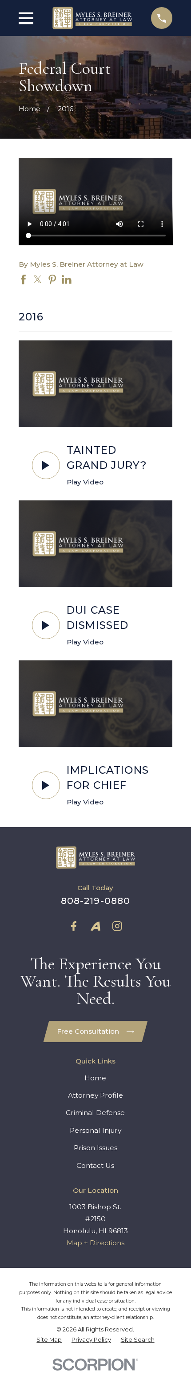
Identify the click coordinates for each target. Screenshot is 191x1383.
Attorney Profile (95, 1095)
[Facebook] (74, 926)
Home (95, 1078)
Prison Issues (95, 1147)
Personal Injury (95, 1130)
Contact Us (95, 1165)
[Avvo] (95, 926)
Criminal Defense (95, 1112)
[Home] (92, 18)
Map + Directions (95, 1243)
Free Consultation (88, 1031)
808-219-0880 (95, 900)
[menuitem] (49, 1340)
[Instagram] (117, 926)
